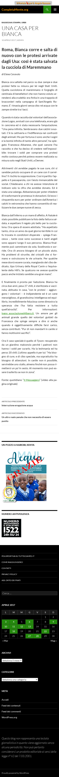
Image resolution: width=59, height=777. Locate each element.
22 (45, 631)
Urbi (23, 22)
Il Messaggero (31, 379)
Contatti (6, 568)
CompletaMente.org (15, 9)
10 (5, 626)
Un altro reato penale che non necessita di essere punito (26, 417)
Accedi (5, 699)
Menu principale (55, 9)
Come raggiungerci (12, 562)
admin (20, 40)
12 (21, 626)
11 (13, 626)
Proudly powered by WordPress (15, 773)
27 (29, 636)
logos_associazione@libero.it (18, 313)
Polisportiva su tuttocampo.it (18, 556)
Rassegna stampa (11, 22)
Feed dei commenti (11, 711)
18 (13, 631)
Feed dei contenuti (11, 705)
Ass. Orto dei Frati (11, 580)
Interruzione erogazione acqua (17, 403)
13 (29, 626)
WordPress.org (9, 717)
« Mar (5, 640)
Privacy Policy (9, 574)
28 (37, 636)
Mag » (54, 640)
